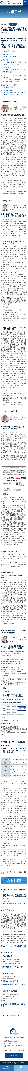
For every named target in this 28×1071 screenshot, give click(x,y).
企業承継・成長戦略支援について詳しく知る (13, 1005)
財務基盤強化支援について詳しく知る (13, 984)
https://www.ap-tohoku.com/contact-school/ (13, 846)
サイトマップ (7, 1050)
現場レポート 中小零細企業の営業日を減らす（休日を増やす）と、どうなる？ (14, 62)
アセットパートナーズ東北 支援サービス (14, 946)
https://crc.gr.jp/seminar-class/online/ (13, 903)
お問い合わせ (7, 1069)
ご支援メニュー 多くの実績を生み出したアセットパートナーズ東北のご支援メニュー (14, 92)
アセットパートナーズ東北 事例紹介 (12, 931)
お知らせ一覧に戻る (14, 1016)
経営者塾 (21, 1069)
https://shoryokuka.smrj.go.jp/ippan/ (13, 699)
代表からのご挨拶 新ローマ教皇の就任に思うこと (13, 55)
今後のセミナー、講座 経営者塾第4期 (10, 86)
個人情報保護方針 (20, 1050)
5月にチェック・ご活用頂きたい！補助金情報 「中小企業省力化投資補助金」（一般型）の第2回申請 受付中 (14, 78)
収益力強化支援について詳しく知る (12, 967)
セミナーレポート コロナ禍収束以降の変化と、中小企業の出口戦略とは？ (14, 70)
